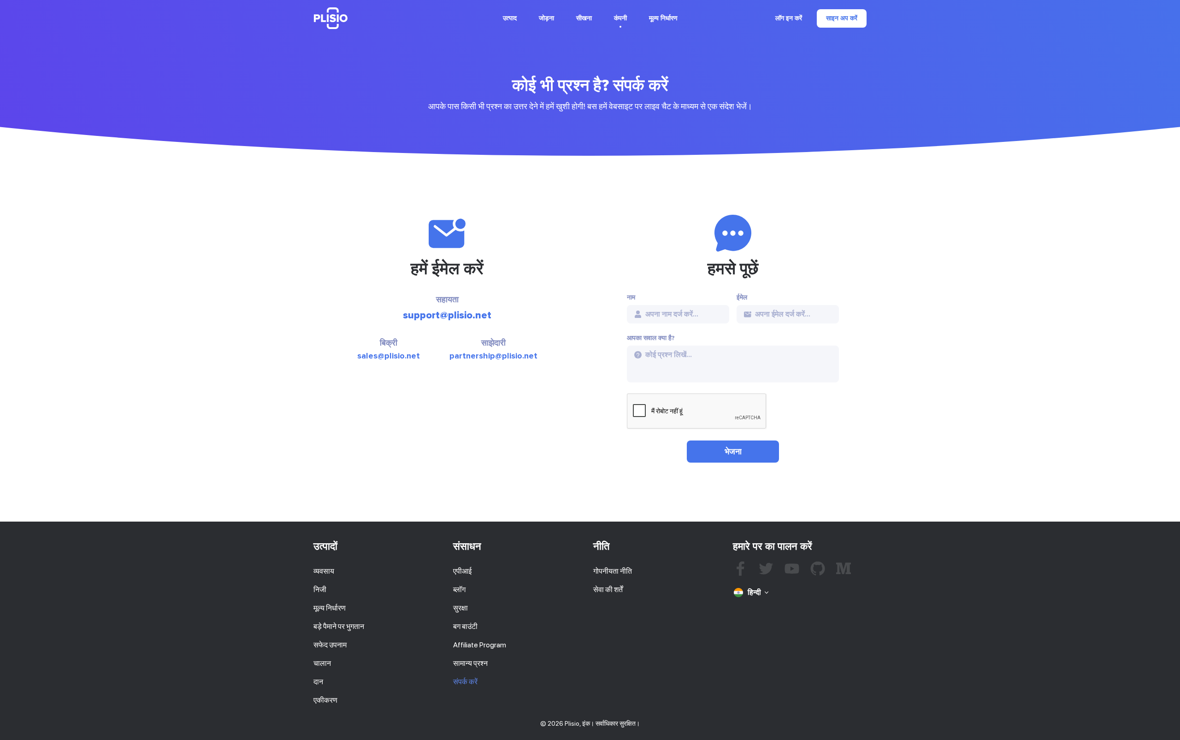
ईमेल (742, 297)
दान (318, 681)
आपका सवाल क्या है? (651, 338)
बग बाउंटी (465, 626)
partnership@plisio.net (493, 356)
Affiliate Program (479, 644)
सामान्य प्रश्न (470, 663)
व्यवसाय (323, 571)
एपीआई (462, 571)
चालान (322, 663)
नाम (631, 297)
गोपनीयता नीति (612, 571)
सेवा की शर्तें (608, 589)
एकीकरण (325, 700)
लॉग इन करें (788, 18)
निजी (319, 589)
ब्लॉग (459, 589)
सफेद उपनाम (330, 644)
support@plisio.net (447, 315)
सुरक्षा (460, 608)
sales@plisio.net (388, 356)
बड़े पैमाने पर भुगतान (338, 626)
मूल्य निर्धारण (663, 18)
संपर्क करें (465, 681)
